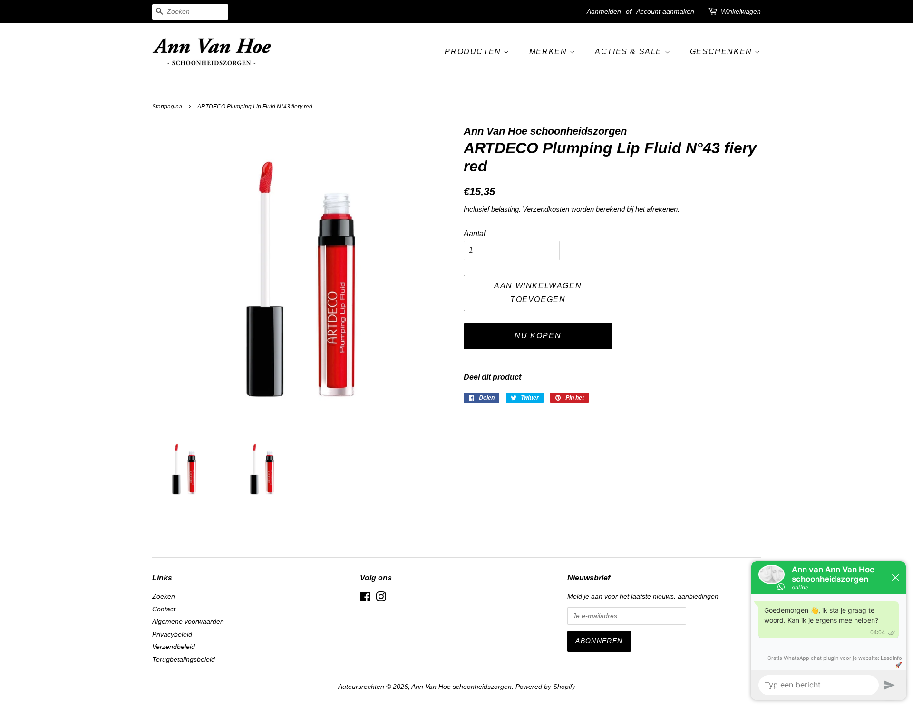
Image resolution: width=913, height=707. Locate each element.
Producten (474, 52)
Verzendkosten (546, 209)
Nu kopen (538, 336)
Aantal (475, 233)
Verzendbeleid (173, 646)
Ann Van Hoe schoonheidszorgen (461, 686)
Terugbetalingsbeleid (183, 659)
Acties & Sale (629, 52)
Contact (163, 609)
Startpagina (167, 106)
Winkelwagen (741, 11)
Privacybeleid (172, 634)
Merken (549, 52)
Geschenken (722, 52)
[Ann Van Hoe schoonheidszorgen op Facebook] (365, 598)
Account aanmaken (665, 11)
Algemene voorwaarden (188, 621)
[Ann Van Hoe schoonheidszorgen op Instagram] (381, 598)
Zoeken (163, 596)
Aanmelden (604, 11)
